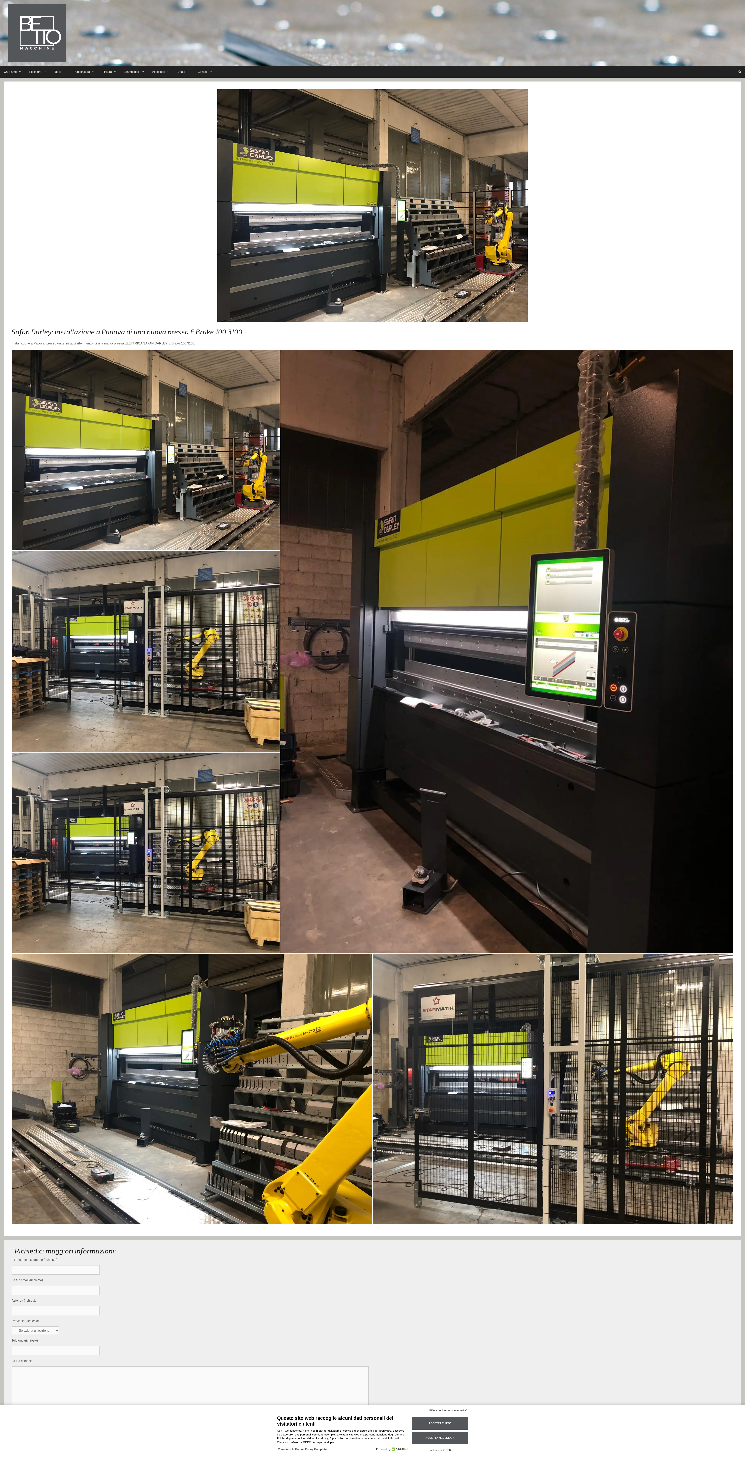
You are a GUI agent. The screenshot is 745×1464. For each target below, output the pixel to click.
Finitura (107, 71)
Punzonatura (82, 71)
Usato (181, 71)
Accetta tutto (440, 1423)
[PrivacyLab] (399, 1449)
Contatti (202, 71)
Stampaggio (131, 71)
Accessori (158, 71)
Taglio (57, 71)
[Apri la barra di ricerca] (739, 72)
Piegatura (35, 71)
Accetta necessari (439, 1437)
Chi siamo (10, 71)
